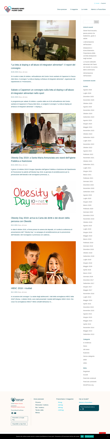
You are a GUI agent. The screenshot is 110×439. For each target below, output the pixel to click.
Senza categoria (88, 356)
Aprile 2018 (87, 270)
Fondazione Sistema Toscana (18, 407)
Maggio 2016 (87, 300)
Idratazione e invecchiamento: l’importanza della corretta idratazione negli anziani (89, 53)
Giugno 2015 (87, 317)
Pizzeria (38, 402)
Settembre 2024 (88, 117)
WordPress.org (88, 385)
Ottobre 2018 (87, 253)
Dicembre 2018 (88, 249)
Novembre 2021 (88, 158)
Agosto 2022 (87, 151)
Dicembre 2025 (88, 96)
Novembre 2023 (88, 130)
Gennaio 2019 (88, 246)
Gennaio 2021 (88, 181)
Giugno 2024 (87, 124)
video (85, 363)
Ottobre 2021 (87, 161)
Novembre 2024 (88, 110)
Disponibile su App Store (19, 424)
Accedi (97, 3)
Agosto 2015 (87, 314)
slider (85, 360)
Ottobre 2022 (87, 147)
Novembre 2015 (88, 310)
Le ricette (84, 9)
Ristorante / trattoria (41, 405)
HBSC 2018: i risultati (21, 288)
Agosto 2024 (87, 120)
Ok (82, 436)
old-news (25, 72)
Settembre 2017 (88, 283)
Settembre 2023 (88, 137)
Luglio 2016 (87, 297)
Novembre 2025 (88, 100)
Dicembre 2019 (88, 215)
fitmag (60, 402)
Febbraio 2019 (88, 242)
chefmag (61, 410)
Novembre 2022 (88, 144)
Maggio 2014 (87, 331)
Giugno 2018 (87, 263)
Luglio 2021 (87, 168)
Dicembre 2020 (88, 185)
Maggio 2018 (87, 266)
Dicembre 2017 (88, 280)
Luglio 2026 (87, 93)
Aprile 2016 (87, 304)
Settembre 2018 (88, 256)
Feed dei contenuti (89, 378)
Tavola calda (39, 410)
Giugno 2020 (87, 202)
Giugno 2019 (87, 232)
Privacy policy (89, 436)
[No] (108, 436)
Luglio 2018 (87, 259)
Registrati (103, 3)
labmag (60, 407)
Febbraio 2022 (88, 154)
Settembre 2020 (88, 192)
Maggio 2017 (87, 290)
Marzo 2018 (87, 273)
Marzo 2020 (87, 205)
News (20, 72)
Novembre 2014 (88, 327)
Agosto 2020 (87, 195)
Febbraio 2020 (88, 209)
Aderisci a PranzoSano (98, 9)
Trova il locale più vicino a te (87, 408)
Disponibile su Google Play (18, 418)
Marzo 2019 (87, 239)
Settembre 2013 (88, 334)
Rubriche (86, 353)
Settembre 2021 (88, 164)
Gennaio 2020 (88, 212)
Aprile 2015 (87, 324)
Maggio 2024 (87, 127)
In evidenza (87, 343)
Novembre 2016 (88, 293)
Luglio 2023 (87, 141)
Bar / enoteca (39, 407)
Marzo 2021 (87, 175)
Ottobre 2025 (87, 103)
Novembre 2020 (88, 188)
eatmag (60, 405)
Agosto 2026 (87, 90)
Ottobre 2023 (87, 134)
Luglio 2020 (87, 198)
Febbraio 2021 (88, 178)
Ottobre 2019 (87, 222)
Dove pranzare (62, 9)
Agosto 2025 (87, 107)
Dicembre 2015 (88, 307)
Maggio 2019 (87, 236)
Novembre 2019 (88, 219)
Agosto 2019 (87, 225)
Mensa (37, 412)
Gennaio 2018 (88, 276)
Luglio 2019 (87, 229)
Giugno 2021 (87, 171)
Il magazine (74, 9)
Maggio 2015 (87, 321)
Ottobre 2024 (87, 113)
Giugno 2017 (87, 287)
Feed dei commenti (89, 381)
